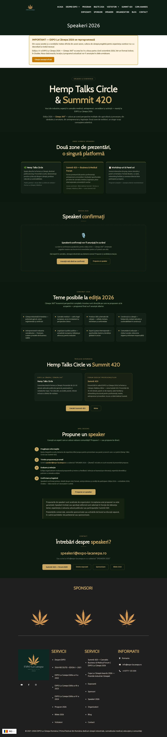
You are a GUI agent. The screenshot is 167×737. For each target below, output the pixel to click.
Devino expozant (82, 567)
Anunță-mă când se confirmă (72, 261)
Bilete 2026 (117, 567)
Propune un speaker (100, 261)
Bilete (96, 408)
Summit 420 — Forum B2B (56, 567)
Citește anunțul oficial (43, 59)
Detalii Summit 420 (77, 408)
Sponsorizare (100, 567)
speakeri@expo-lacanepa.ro (84, 553)
